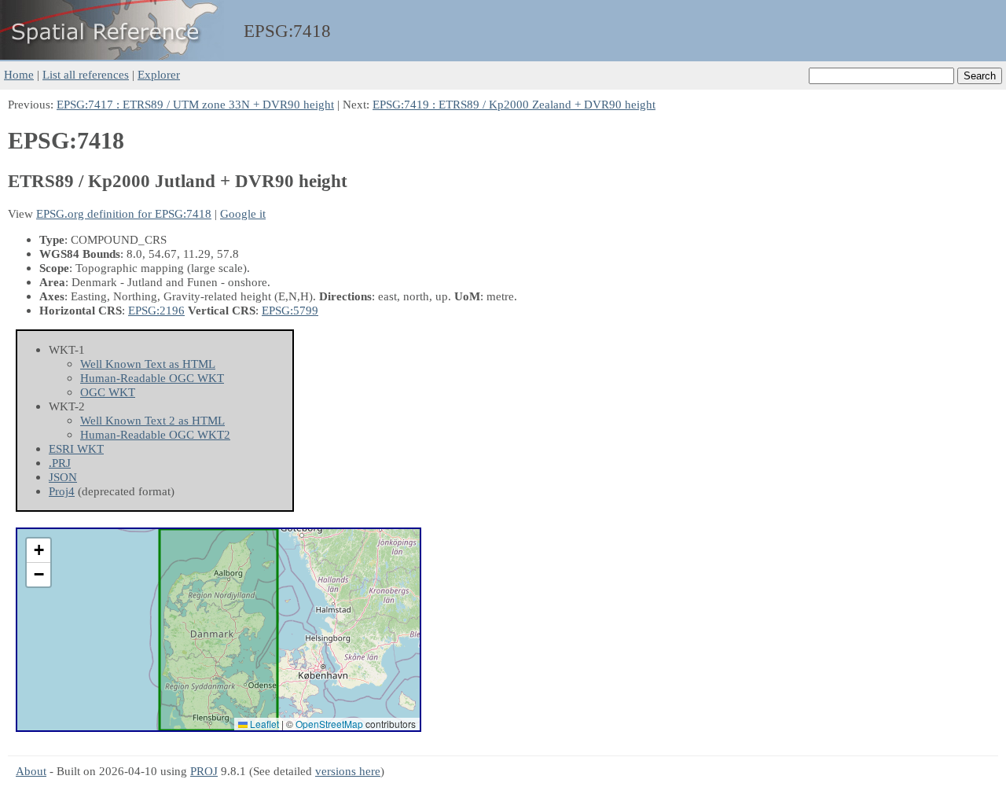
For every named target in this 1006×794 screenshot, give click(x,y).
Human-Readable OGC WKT (152, 377)
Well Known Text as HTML (147, 363)
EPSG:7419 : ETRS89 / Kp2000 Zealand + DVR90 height (514, 104)
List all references (85, 74)
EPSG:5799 (290, 310)
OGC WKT (107, 392)
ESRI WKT (76, 448)
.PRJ (60, 462)
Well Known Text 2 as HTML (152, 420)
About (31, 770)
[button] (38, 551)
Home (19, 74)
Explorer (159, 74)
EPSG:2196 (156, 310)
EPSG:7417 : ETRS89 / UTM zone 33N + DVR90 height (195, 104)
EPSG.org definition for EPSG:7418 (123, 213)
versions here (347, 770)
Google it (243, 213)
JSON (63, 476)
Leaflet (263, 723)
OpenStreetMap (329, 723)
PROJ (204, 770)
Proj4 (62, 491)
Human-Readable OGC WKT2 (155, 434)
